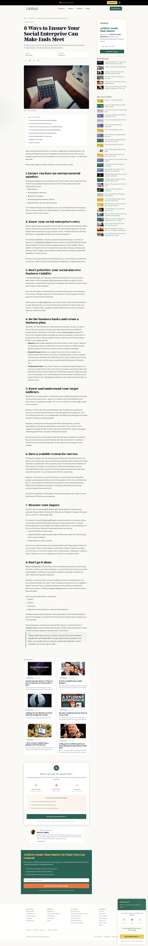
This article (48, 377)
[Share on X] (34, 60)
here (71, 472)
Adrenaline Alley (31, 628)
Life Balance (29, 918)
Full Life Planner (51, 916)
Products (70, 8)
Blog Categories (103, 918)
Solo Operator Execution (77, 923)
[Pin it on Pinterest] (30, 60)
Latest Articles (103, 916)
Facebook (28, 930)
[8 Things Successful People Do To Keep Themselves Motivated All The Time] (73, 731)
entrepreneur (36, 566)
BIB (45, 509)
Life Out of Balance (75, 918)
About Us (101, 911)
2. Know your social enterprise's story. (40, 123)
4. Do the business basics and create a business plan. (44, 130)
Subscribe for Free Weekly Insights (56, 886)
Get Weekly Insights (112, 51)
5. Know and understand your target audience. (42, 133)
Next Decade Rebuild (76, 920)
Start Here (61, 8)
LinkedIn (55, 930)
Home (25, 18)
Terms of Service (98, 936)
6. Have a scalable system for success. (40, 136)
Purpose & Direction (76, 916)
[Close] (119, 2)
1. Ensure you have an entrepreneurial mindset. (42, 120)
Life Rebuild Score (30, 913)
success (82, 208)
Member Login (102, 923)
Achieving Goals (30, 920)
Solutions (79, 8)
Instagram (35, 930)
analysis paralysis (67, 332)
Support (101, 925)
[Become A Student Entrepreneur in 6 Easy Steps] (73, 700)
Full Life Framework (31, 916)
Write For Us (102, 920)
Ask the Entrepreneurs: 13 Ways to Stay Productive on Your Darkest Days (39, 683)
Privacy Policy (107, 936)
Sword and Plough (49, 520)
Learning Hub (50, 918)
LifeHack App (50, 911)
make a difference (45, 302)
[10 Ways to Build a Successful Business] (73, 668)
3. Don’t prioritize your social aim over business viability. (45, 126)
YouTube (50, 930)
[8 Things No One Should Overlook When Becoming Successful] (40, 700)
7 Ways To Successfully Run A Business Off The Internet (37, 744)
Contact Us (102, 913)
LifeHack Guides (30, 911)
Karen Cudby (28, 55)
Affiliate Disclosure (117, 936)
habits (41, 250)
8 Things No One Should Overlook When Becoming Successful (39, 714)
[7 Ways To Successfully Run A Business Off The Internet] (40, 730)
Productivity (32, 18)
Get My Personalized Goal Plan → (56, 816)
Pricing (88, 8)
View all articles (41, 841)
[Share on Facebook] (25, 60)
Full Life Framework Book (53, 913)
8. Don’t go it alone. (34, 142)
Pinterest (41, 930)
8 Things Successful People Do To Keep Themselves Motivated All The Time (73, 746)
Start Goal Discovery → (132, 936)
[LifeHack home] (32, 8)
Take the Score (115, 8)
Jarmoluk (33, 110)
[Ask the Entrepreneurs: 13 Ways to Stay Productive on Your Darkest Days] (40, 668)
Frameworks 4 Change (43, 242)
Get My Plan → (112, 2)
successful (37, 184)
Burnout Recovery (75, 911)
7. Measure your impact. (35, 139)
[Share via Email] (38, 60)
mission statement (56, 588)
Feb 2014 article (34, 278)
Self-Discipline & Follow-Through (79, 913)
